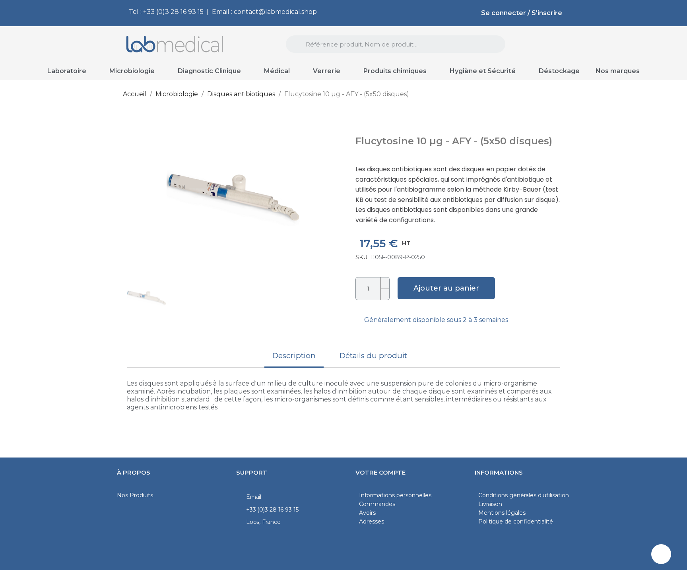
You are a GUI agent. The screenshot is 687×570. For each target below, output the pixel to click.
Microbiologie (132, 71)
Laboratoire (66, 71)
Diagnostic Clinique (209, 71)
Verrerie (326, 71)
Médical (277, 71)
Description (294, 355)
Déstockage (559, 71)
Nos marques (618, 71)
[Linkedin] (661, 554)
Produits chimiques (395, 71)
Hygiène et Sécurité (483, 71)
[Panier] (551, 44)
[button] (135, 194)
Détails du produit (373, 355)
